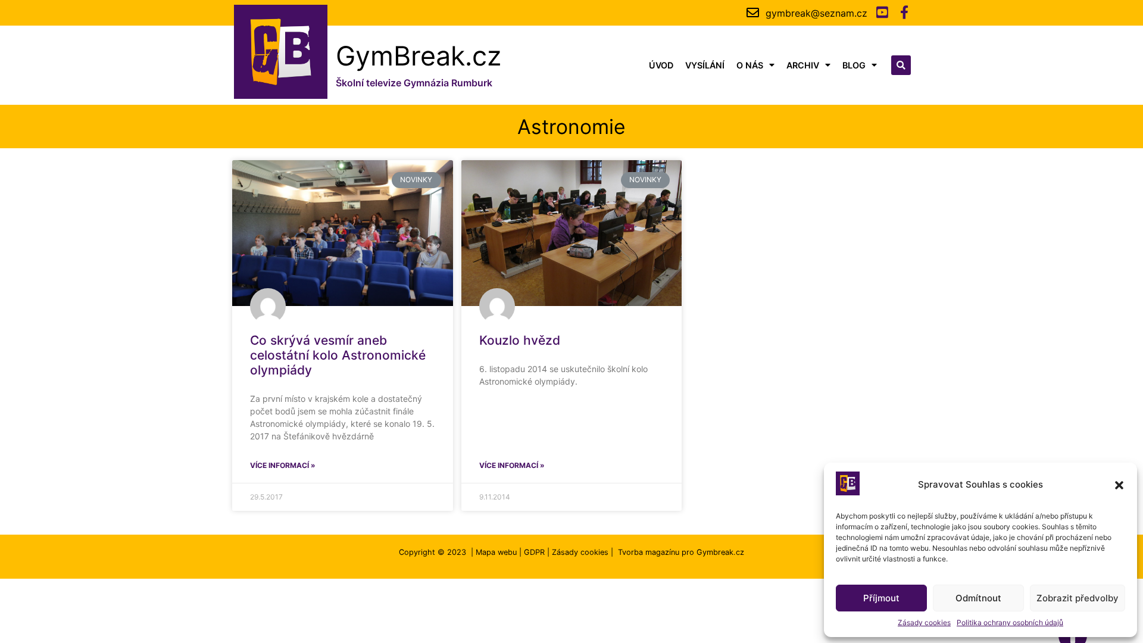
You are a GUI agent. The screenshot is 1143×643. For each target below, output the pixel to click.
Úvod (661, 65)
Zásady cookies (924, 622)
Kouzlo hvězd (519, 340)
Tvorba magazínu (648, 552)
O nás (749, 65)
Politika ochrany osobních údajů (1010, 622)
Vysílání (704, 65)
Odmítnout (978, 598)
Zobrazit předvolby (1077, 598)
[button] (1119, 485)
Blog (854, 65)
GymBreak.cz (418, 56)
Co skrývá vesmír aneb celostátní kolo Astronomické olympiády (338, 355)
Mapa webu (496, 552)
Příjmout (881, 598)
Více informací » (283, 465)
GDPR (534, 552)
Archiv (802, 65)
